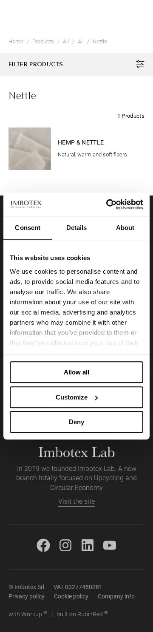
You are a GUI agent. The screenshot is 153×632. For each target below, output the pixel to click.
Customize (72, 397)
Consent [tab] (27, 227)
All (66, 41)
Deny (76, 421)
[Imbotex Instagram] (65, 544)
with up (27, 614)
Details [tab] (76, 227)
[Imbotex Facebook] (43, 544)
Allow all (76, 372)
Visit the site (76, 501)
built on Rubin (82, 614)
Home (15, 41)
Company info (116, 596)
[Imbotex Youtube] (109, 544)
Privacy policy (26, 596)
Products (43, 41)
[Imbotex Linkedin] (87, 544)
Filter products (35, 64)
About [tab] (125, 227)
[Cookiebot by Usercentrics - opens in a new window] (108, 204)
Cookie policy (71, 596)
